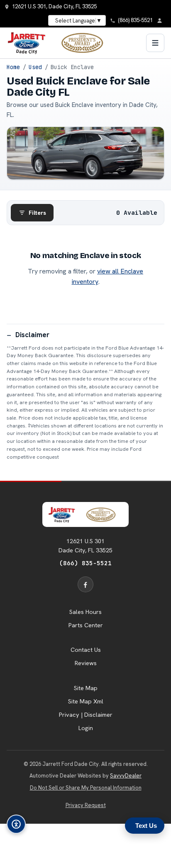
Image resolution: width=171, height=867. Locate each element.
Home (13, 67)
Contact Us (86, 649)
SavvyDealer (126, 775)
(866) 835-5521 (85, 563)
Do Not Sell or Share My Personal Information (86, 787)
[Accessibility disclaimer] (16, 824)
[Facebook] (85, 584)
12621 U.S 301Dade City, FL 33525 (85, 545)
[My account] (162, 20)
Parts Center (85, 625)
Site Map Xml (85, 701)
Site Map (86, 688)
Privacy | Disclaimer (85, 714)
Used (35, 67)
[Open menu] (155, 43)
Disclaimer (32, 334)
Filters (37, 212)
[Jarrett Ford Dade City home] (60, 42)
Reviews (86, 663)
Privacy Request (86, 805)
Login (85, 728)
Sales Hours (85, 612)
